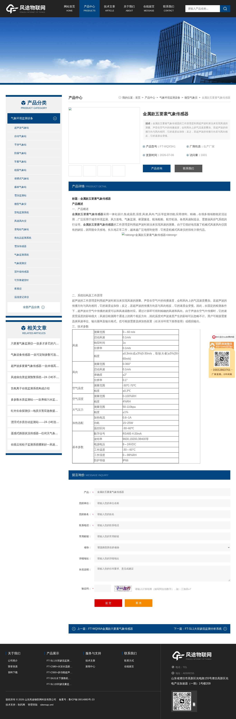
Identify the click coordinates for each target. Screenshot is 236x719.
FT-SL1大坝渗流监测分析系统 (203, 628)
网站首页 (69, 8)
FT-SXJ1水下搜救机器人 (60, 678)
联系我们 (168, 8)
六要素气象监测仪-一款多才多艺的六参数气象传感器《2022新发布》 (35, 343)
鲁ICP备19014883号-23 (82, 699)
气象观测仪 (20, 263)
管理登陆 (32, 704)
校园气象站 (20, 170)
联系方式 (129, 660)
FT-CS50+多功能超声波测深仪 (60, 672)
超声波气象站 (21, 127)
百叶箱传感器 (21, 271)
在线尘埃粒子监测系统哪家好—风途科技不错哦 (35, 444)
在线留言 (148, 8)
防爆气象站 (20, 153)
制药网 (21, 704)
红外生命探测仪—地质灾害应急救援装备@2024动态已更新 (35, 410)
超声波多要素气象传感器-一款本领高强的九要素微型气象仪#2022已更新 (35, 365)
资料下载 (13, 672)
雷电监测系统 (21, 212)
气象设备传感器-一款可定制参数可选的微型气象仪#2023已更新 (35, 354)
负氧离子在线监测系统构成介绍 (30, 388)
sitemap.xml (46, 704)
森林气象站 (20, 187)
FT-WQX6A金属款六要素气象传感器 (110, 628)
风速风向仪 (20, 220)
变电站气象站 (21, 229)
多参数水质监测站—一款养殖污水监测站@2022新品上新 (35, 399)
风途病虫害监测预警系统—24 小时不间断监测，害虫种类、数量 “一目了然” (35, 377)
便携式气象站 (21, 178)
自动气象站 (20, 136)
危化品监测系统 (22, 237)
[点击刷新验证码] (123, 588)
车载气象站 (20, 161)
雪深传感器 (20, 246)
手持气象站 (20, 144)
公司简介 (13, 660)
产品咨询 (156, 168)
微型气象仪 (20, 204)
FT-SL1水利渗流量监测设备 (60, 684)
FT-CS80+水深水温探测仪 (60, 666)
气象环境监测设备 (22, 118)
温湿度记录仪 (21, 297)
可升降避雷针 (21, 280)
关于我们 (129, 8)
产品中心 (89, 8)
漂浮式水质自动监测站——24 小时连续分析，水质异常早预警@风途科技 (35, 422)
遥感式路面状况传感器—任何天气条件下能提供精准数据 (35, 433)
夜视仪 (18, 288)
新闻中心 (90, 666)
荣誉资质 (13, 666)
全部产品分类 (31, 307)
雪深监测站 (20, 195)
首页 (137, 97)
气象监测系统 (21, 254)
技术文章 (109, 8)
